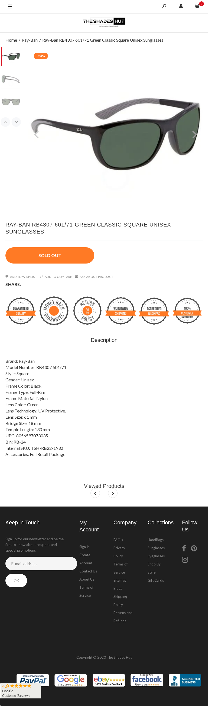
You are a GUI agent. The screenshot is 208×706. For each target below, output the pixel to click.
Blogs (117, 588)
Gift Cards (156, 580)
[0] (197, 6)
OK (16, 581)
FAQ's (118, 540)
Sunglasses (156, 548)
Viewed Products (104, 486)
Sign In (84, 547)
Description (104, 340)
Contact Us (88, 571)
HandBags (156, 540)
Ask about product (96, 276)
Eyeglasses (156, 556)
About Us (86, 579)
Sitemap (119, 580)
